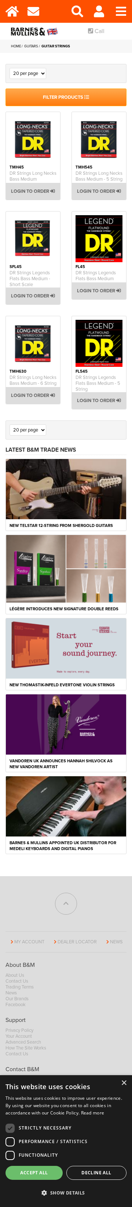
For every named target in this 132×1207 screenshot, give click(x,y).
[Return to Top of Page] (66, 903)
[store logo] (35, 31)
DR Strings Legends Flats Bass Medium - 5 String (98, 383)
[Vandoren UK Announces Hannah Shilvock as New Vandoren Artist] (66, 724)
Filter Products (63, 97)
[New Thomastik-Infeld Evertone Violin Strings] (66, 648)
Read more (92, 1113)
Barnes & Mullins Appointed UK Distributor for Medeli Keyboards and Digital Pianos (63, 846)
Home (16, 46)
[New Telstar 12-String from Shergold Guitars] (66, 488)
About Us (15, 975)
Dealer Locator (77, 942)
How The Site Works (26, 1048)
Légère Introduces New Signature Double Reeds (64, 609)
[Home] (11, 11)
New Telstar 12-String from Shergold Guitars (61, 525)
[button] (66, 1193)
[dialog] (66, 1141)
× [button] (123, 1083)
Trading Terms (20, 987)
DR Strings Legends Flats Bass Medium (96, 276)
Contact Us (17, 981)
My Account (29, 942)
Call (98, 31)
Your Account (19, 1036)
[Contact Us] (32, 11)
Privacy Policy (19, 1030)
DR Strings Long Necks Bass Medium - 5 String (99, 176)
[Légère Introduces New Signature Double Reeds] (66, 568)
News (116, 942)
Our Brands (17, 999)
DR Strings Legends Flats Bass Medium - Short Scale (30, 279)
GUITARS (31, 46)
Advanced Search (23, 1042)
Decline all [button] (96, 1173)
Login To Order (30, 191)
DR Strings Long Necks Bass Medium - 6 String (33, 380)
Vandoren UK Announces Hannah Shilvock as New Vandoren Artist (61, 764)
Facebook (16, 1005)
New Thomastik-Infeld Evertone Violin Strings (62, 685)
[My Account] (99, 11)
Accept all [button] (34, 1173)
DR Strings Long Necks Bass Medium (33, 176)
